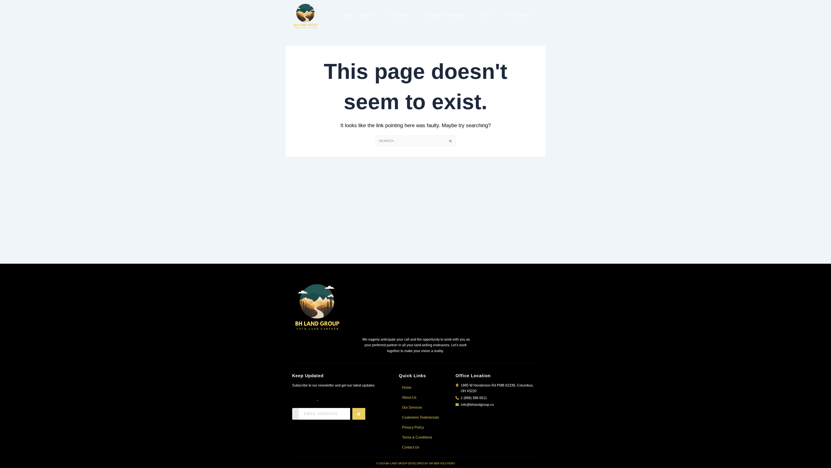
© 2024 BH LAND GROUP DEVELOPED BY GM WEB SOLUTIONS (415, 463)
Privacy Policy (521, 16)
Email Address (305, 401)
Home (348, 16)
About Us (369, 16)
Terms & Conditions (417, 437)
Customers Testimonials (444, 16)
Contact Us (487, 16)
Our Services (399, 16)
